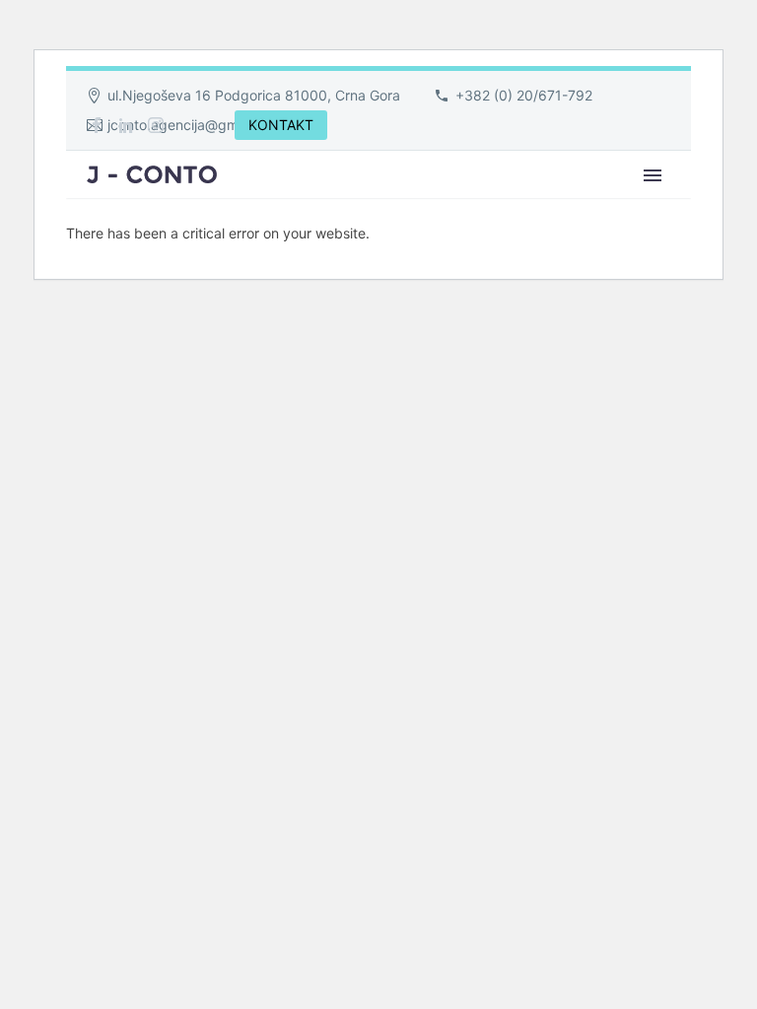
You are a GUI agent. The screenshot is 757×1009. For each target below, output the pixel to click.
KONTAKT (280, 124)
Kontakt (689, 202)
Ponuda (582, 202)
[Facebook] (96, 125)
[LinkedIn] (126, 125)
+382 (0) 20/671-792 (523, 95)
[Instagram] (156, 125)
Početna (283, 202)
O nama (387, 202)
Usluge (483, 202)
